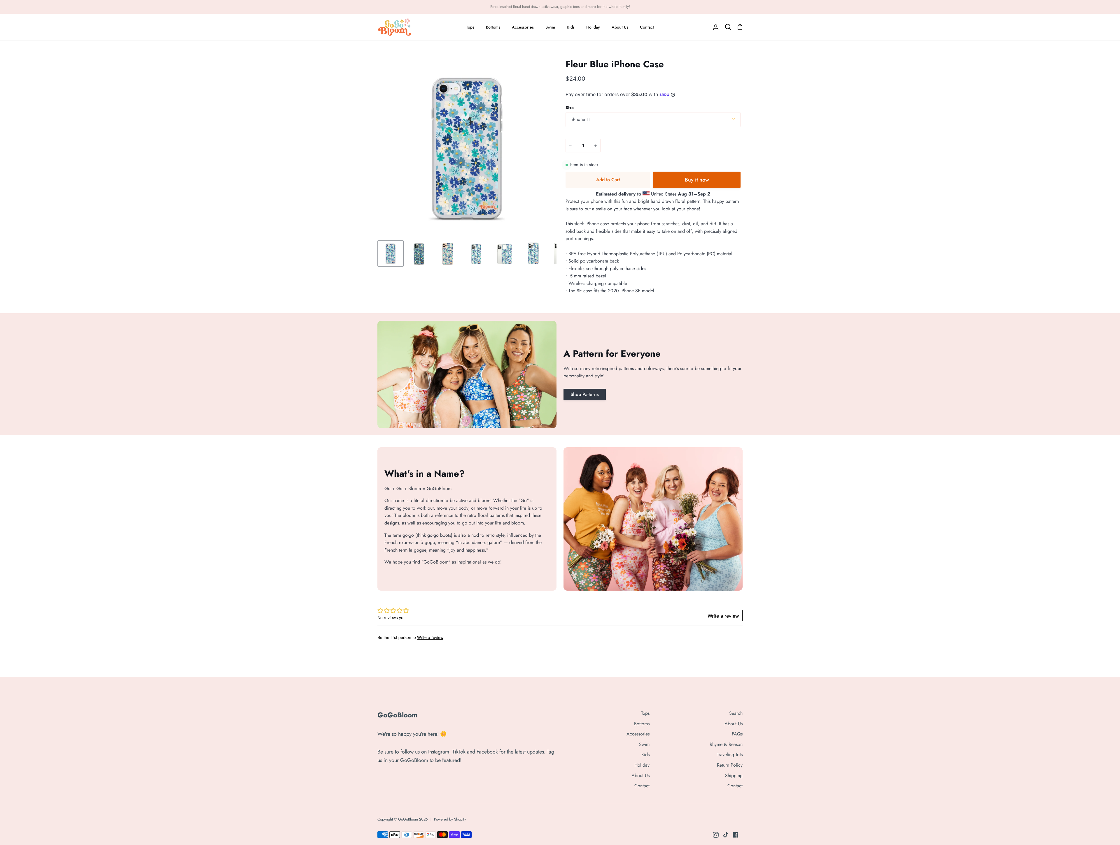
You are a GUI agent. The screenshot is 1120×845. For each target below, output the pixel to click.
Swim (644, 744)
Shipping (734, 775)
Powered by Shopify (450, 819)
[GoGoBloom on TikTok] (726, 835)
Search (736, 713)
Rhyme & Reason (726, 744)
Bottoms (642, 723)
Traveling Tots (730, 754)
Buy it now (697, 180)
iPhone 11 (581, 119)
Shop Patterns (584, 394)
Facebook (487, 752)
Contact (642, 785)
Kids (645, 754)
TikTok (459, 752)
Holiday (642, 765)
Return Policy (730, 765)
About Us (640, 775)
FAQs (737, 733)
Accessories (638, 733)
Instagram (438, 752)
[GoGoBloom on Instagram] (716, 835)
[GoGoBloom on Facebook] (735, 835)
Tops (645, 713)
